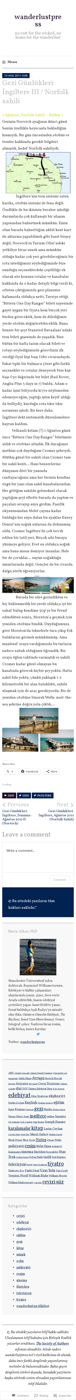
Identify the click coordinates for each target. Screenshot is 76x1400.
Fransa (20, 1109)
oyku (20, 1261)
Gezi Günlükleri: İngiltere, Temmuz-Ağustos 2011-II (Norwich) (17, 813)
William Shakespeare (20, 1182)
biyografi (33, 1083)
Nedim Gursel (55, 1134)
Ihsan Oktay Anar (18, 1116)
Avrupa (38, 1078)
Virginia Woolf (18, 1176)
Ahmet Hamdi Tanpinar (41, 1073)
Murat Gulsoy (39, 1134)
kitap (37, 1128)
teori (29, 1165)
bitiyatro (22, 1084)
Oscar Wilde (54, 1140)
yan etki (38, 1182)
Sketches (40, 1152)
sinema (27, 1151)
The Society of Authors (52, 1343)
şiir (60, 1181)
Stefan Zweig (22, 1157)
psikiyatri (16, 1146)
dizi (19, 1088)
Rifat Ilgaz (43, 1146)
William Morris (58, 1176)
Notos (41, 1140)
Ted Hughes (59, 1157)
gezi (11, 795)
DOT (25, 1089)
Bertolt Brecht (53, 1078)
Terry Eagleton (40, 1164)
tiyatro (56, 1164)
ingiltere (44, 795)
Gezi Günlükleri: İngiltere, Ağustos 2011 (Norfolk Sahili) (56, 811)
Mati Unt (25, 1134)
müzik (21, 1254)
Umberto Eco (16, 1171)
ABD (11, 1073)
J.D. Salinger (14, 1122)
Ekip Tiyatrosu (39, 1096)
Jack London (26, 1122)
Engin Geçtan (16, 1103)
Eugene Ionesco (45, 1103)
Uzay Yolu (47, 1170)
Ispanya (60, 1116)
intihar (51, 1116)
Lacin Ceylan (53, 1128)
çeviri (49, 1182)
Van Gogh (62, 1171)
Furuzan (29, 1109)
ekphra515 (57, 1096)
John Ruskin (38, 1122)
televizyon (17, 1164)
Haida (48, 1109)
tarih (47, 1157)
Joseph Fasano (55, 1122)
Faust (11, 1109)
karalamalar (19, 1128)
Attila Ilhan (24, 1078)
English (31, 1102)
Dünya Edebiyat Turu (40, 1089)
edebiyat (19, 1095)
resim (30, 1146)
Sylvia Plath (36, 1157)
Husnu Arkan (58, 1109)
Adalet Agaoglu (22, 1073)
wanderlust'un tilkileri (32, 1306)
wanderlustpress (38, 21)
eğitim (59, 1102)
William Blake (38, 1176)
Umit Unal (32, 1170)
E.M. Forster (58, 1088)
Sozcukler (52, 1152)
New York (29, 1140)
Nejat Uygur (15, 1140)
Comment (59, 879)
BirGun (11, 1083)
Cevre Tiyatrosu (49, 1084)
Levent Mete (14, 1134)
